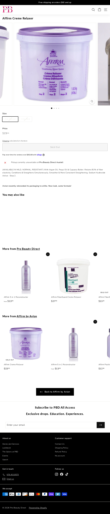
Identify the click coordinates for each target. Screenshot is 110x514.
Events (5, 456)
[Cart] (99, 9)
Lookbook (6, 448)
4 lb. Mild (25, 119)
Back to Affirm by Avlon (57, 391)
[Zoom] (92, 101)
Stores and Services (10, 444)
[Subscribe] (101, 425)
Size (4, 113)
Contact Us (60, 444)
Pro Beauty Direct (28, 248)
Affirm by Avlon (27, 316)
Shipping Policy (61, 448)
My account (60, 456)
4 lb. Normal (10, 119)
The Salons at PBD (10, 452)
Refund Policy (61, 452)
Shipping (5, 141)
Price (4, 128)
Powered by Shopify (38, 508)
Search (5, 459)
